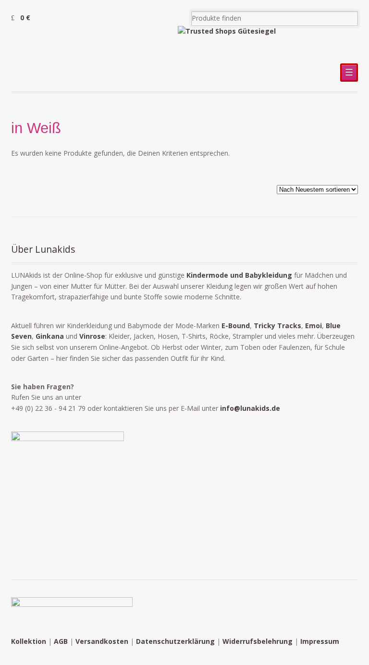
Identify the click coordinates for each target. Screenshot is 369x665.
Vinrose (92, 336)
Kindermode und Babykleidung (239, 275)
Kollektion (28, 641)
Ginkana (50, 336)
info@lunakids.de (250, 408)
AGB (61, 641)
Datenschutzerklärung (175, 641)
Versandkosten (101, 641)
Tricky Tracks (277, 325)
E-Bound (235, 325)
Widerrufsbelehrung (257, 641)
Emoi (313, 325)
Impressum (319, 641)
